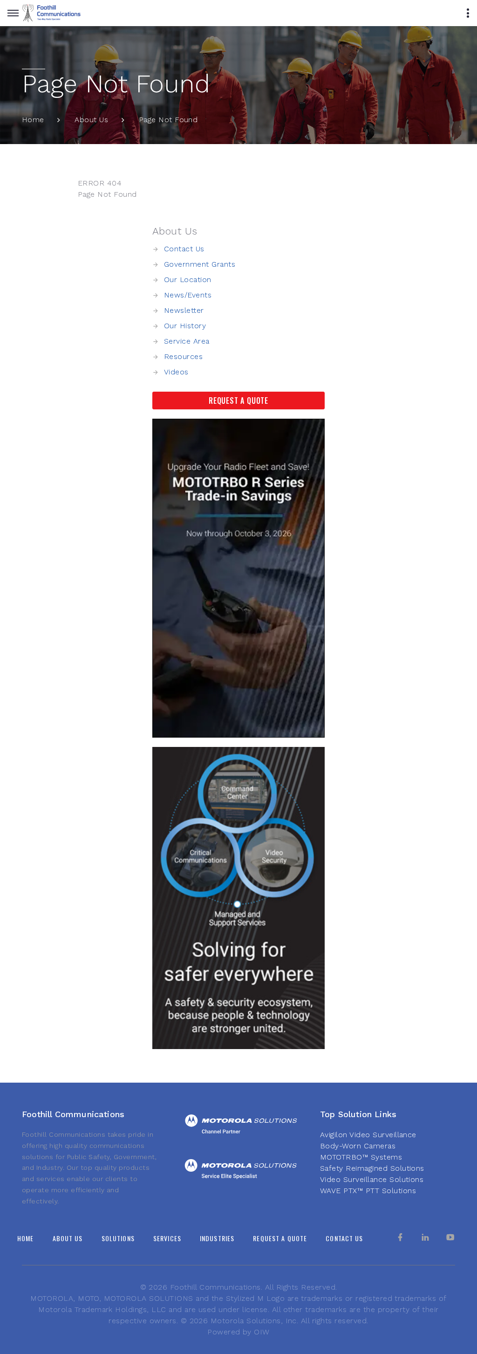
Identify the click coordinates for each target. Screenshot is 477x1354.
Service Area (187, 341)
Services (167, 1238)
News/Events (187, 294)
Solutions (118, 1238)
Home (33, 119)
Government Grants (199, 264)
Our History (185, 325)
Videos (176, 371)
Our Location (187, 279)
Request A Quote (238, 400)
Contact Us (184, 248)
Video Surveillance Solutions (371, 1179)
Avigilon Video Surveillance (368, 1134)
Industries (217, 1238)
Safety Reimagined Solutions (372, 1168)
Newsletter (184, 310)
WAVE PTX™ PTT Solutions (368, 1190)
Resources (183, 356)
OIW (261, 1331)
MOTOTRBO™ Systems (361, 1157)
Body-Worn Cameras (357, 1145)
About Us (91, 119)
